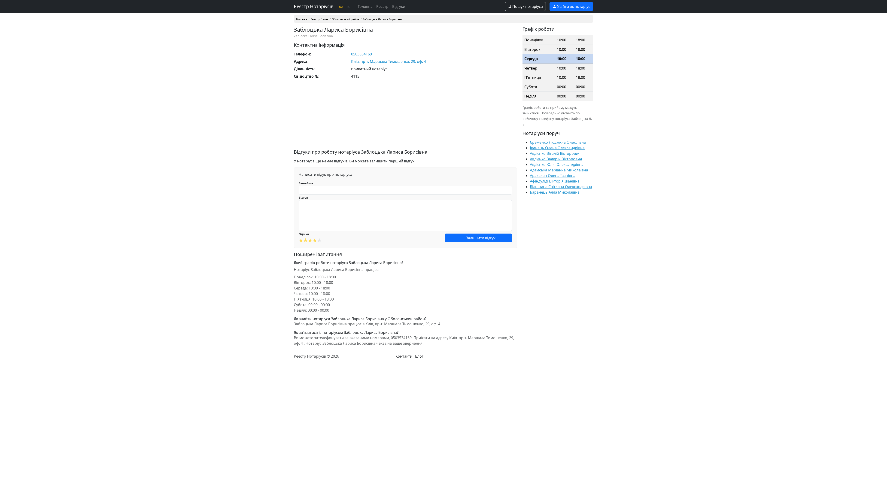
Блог (419, 356)
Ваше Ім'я (306, 183)
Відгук (303, 198)
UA (341, 7)
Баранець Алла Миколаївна (555, 192)
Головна (365, 6)
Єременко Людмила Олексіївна (558, 142)
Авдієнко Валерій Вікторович (556, 158)
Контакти (403, 356)
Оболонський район (345, 19)
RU (348, 7)
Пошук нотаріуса (527, 6)
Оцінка (304, 234)
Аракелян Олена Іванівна (552, 175)
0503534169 (361, 54)
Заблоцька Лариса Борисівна (383, 19)
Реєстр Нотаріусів (314, 6)
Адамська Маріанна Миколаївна (559, 170)
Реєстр (382, 6)
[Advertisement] (405, 117)
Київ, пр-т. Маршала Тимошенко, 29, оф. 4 (388, 61)
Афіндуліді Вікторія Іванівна (555, 181)
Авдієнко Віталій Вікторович (555, 153)
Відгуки (398, 6)
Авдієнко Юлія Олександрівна (556, 164)
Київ (325, 19)
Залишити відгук (480, 237)
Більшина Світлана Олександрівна (561, 186)
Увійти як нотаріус (573, 6)
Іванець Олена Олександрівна (557, 147)
